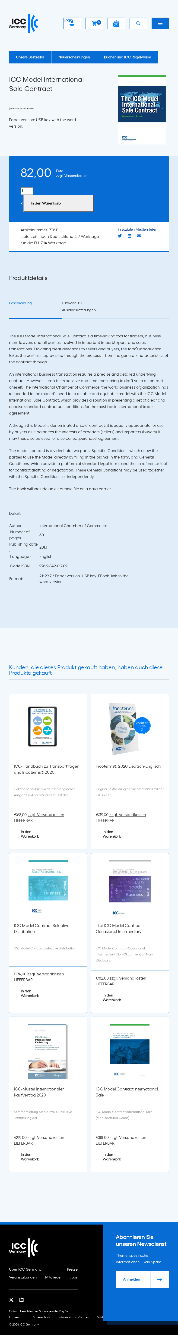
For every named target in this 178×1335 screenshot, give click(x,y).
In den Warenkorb (46, 203)
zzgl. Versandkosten (72, 176)
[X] (11, 1300)
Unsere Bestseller (30, 57)
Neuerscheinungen (74, 57)
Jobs (74, 1277)
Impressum (16, 1317)
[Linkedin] (21, 1300)
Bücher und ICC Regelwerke (127, 57)
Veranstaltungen (23, 1277)
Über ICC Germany (25, 1269)
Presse (72, 1269)
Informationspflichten (74, 1317)
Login (68, 20)
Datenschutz (41, 1317)
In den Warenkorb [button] (30, 834)
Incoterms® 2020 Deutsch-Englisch (128, 766)
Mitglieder (53, 1277)
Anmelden (131, 1279)
